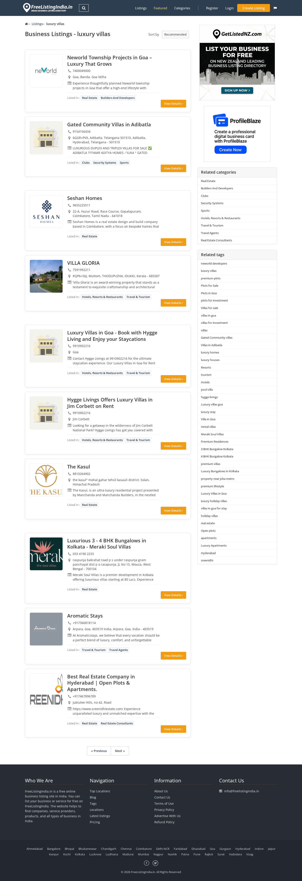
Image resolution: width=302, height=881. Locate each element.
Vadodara (235, 854)
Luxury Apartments (214, 545)
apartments (208, 538)
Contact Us (162, 797)
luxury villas (208, 271)
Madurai (128, 854)
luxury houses (210, 360)
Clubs (86, 163)
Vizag (249, 854)
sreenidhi (207, 560)
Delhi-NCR (162, 849)
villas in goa (208, 315)
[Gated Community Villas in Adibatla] (46, 137)
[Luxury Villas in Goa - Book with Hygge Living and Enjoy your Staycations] (46, 346)
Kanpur (54, 854)
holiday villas (209, 516)
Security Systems (104, 163)
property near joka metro (217, 479)
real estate (208, 523)
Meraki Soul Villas (212, 434)
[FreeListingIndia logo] (48, 7)
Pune (196, 854)
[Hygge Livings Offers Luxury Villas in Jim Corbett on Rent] (46, 413)
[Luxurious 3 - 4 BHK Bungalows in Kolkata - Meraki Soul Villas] (46, 553)
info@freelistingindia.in (241, 791)
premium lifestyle (212, 486)
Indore (259, 849)
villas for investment (214, 323)
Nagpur (158, 854)
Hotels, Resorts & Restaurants (102, 297)
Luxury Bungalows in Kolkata (220, 471)
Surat (221, 854)
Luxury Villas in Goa (214, 493)
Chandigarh (108, 849)
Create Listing (254, 8)
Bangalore (53, 849)
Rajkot (209, 854)
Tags (93, 803)
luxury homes (210, 352)
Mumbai (143, 854)
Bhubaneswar (87, 849)
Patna (185, 854)
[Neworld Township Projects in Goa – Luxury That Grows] (46, 70)
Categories (182, 8)
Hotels (205, 382)
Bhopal (69, 849)
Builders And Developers (118, 98)
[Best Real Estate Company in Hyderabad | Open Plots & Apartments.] (46, 690)
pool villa (207, 390)
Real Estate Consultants (117, 723)
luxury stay (208, 412)
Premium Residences (214, 441)
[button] (275, 8)
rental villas (208, 427)
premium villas (210, 464)
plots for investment (214, 300)
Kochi (67, 854)
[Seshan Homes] (46, 211)
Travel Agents (118, 650)
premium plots (210, 278)
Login (229, 8)
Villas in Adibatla (211, 345)
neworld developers (214, 263)
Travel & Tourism (138, 297)
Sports (124, 163)
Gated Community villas (216, 338)
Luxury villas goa (212, 404)
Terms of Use (164, 803)
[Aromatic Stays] (46, 629)
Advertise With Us (167, 816)
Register (212, 8)
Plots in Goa (209, 293)
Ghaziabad (198, 849)
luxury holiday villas (214, 501)
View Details (173, 104)
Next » (120, 751)
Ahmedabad (35, 849)
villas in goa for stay (214, 508)
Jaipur (271, 849)
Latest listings (100, 816)
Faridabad (180, 849)
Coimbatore (144, 849)
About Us (161, 791)
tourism (206, 375)
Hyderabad (208, 553)
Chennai (126, 849)
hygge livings (209, 397)
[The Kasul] (46, 480)
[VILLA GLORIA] (46, 276)
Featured (160, 8)
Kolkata (80, 854)
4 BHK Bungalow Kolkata (217, 456)
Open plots (208, 531)
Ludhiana (112, 854)
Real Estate (89, 98)
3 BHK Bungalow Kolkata (217, 449)
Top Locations (100, 791)
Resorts (206, 367)
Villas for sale (209, 308)
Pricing (95, 822)
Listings (141, 8)
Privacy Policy (164, 810)
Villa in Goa (208, 419)
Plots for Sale (209, 286)
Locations (97, 810)
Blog (93, 797)
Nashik (172, 854)
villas (204, 330)
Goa (212, 849)
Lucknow (95, 854)
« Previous (99, 751)
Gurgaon (225, 849)
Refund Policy (164, 822)
